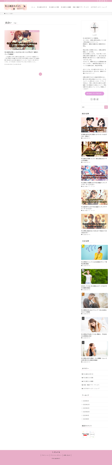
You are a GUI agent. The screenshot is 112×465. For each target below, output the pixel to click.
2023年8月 (86, 419)
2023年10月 (86, 412)
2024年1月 (86, 401)
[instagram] (100, 1)
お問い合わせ (66, 455)
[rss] (104, 1)
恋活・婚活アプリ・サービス (91, 385)
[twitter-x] (97, 1)
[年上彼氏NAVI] (15, 7)
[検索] (107, 1)
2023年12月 (86, 404)
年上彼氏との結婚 (88, 381)
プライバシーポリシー (56, 455)
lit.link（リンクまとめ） (94, 93)
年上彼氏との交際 (88, 377)
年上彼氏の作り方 (88, 374)
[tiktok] (102, 1)
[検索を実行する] (106, 107)
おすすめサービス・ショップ (91, 388)
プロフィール (45, 455)
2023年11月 (86, 408)
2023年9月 (86, 415)
